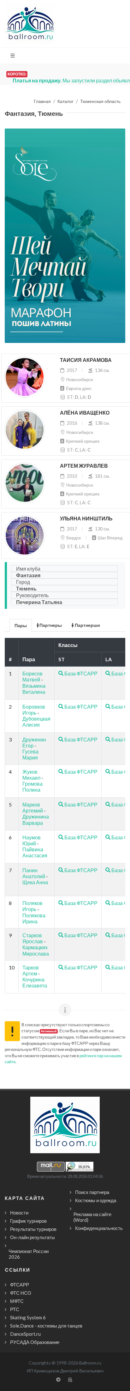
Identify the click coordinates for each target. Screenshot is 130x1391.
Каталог (65, 101)
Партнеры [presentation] (50, 625)
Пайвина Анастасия (34, 852)
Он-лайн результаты (32, 1237)
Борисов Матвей (32, 676)
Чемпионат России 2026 (29, 1254)
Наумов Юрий (31, 840)
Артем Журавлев (84, 466)
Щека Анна (35, 882)
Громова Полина (32, 787)
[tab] (20, 624)
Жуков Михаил (31, 775)
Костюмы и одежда (95, 1200)
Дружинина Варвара (35, 819)
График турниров (28, 1221)
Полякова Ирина (33, 918)
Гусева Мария (30, 754)
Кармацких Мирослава (35, 950)
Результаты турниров (33, 1229)
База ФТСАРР (80, 673)
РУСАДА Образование (34, 1342)
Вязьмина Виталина (33, 689)
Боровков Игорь (33, 710)
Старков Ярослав (32, 938)
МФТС (17, 1301)
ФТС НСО (20, 1293)
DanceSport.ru (25, 1334)
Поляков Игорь (32, 906)
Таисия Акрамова (86, 360)
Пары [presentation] (21, 625)
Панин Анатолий (33, 873)
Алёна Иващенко (84, 413)
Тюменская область (100, 101)
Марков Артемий (32, 807)
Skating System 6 (28, 1317)
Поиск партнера (92, 1192)
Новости (19, 1212)
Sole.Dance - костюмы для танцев (46, 1325)
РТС (14, 1309)
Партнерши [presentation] (87, 625)
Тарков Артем (30, 970)
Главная (42, 101)
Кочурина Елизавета (34, 982)
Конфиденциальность (99, 1228)
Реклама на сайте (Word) (92, 1217)
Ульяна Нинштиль (86, 518)
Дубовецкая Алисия (36, 722)
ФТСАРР (19, 1284)
